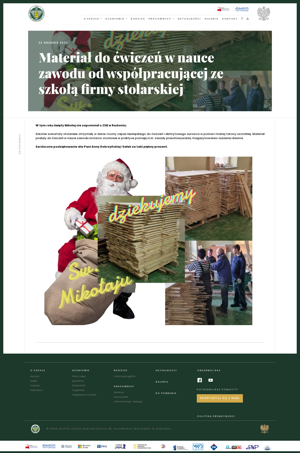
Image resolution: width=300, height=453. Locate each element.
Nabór (33, 381)
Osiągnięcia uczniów (84, 394)
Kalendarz (36, 390)
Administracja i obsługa (128, 401)
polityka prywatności (216, 416)
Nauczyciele (121, 397)
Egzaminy (78, 381)
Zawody (35, 385)
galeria (211, 18)
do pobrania (166, 393)
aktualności (189, 18)
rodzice (138, 18)
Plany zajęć (79, 376)
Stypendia (78, 390)
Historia (34, 376)
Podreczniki (78, 385)
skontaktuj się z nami (220, 398)
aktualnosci (166, 370)
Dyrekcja (119, 392)
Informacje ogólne (124, 376)
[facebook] (200, 380)
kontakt (230, 18)
